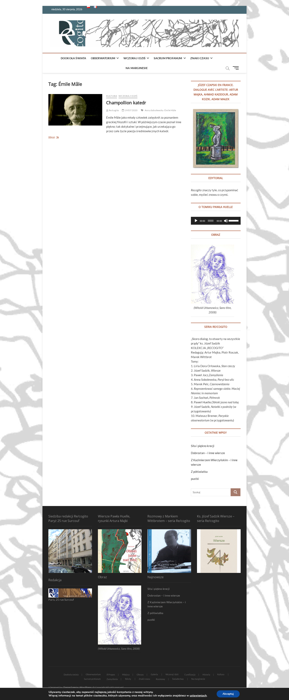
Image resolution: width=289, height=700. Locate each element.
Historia (206, 674)
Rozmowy (160, 679)
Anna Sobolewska (154, 110)
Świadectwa (178, 679)
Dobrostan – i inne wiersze (208, 453)
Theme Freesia (70, 687)
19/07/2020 (130, 110)
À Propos (111, 674)
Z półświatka (199, 471)
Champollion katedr (126, 102)
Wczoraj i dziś (134, 58)
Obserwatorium (103, 58)
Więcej (57, 137)
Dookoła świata (73, 58)
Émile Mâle (170, 110)
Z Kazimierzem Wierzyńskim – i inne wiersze (166, 604)
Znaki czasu (199, 58)
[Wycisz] (226, 221)
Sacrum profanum (168, 58)
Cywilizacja (189, 674)
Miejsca (126, 674)
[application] (216, 221)
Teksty (128, 679)
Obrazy (140, 674)
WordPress (85, 687)
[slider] (234, 220)
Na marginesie (137, 68)
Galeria (154, 674)
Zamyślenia (112, 679)
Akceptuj (228, 694)
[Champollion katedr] (75, 110)
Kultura (111, 95)
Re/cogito (113, 110)
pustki (195, 478)
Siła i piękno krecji (202, 446)
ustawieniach (198, 695)
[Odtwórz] (196, 221)
